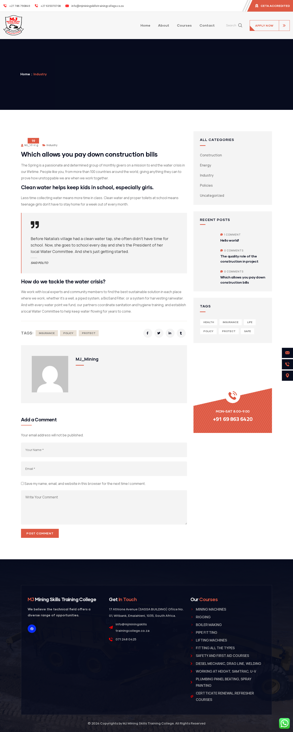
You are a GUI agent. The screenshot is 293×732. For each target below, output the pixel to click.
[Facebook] (32, 629)
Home (25, 74)
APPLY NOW (264, 25)
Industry (40, 74)
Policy (68, 333)
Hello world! (229, 240)
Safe (247, 331)
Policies (206, 185)
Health (208, 322)
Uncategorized (212, 195)
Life (249, 322)
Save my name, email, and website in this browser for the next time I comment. (85, 483)
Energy (205, 165)
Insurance (47, 333)
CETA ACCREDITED (275, 6)
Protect (88, 333)
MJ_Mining (87, 359)
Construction (211, 155)
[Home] (13, 25)
